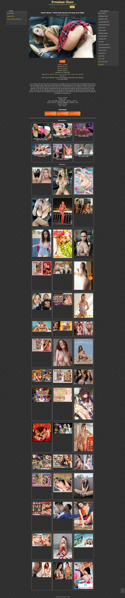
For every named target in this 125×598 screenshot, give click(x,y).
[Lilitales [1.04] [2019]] (62, 437)
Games (99, 56)
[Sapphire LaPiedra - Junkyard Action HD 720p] (83, 244)
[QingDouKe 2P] (83, 276)
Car (59, 74)
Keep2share (63, 113)
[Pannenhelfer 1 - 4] (41, 377)
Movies (99, 13)
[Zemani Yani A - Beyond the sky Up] (83, 352)
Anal (76, 74)
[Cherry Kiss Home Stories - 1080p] (41, 546)
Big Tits (47, 74)
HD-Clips (66, 14)
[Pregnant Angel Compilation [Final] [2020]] (41, 404)
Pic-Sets (100, 50)
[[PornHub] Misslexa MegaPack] (41, 212)
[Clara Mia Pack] (83, 305)
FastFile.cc (75, 113)
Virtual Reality (102, 21)
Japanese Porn (10, 16)
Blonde (52, 74)
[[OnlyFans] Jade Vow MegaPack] (62, 546)
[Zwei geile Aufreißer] (83, 546)
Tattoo (56, 74)
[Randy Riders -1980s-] (62, 486)
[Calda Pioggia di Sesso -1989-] (62, 462)
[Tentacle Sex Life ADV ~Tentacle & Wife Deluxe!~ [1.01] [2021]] (62, 404)
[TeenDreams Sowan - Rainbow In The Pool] (83, 516)
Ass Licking (64, 74)
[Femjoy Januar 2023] (62, 328)
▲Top (68, 596)
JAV (99, 41)
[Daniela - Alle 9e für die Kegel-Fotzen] (83, 212)
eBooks (100, 53)
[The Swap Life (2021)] (83, 575)
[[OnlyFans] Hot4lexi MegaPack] (41, 244)
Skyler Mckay (64, 68)
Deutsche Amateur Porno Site (14, 19)
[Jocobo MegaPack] (41, 462)
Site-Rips (101, 39)
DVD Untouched (103, 24)
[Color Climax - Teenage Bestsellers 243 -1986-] (41, 276)
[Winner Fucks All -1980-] (41, 437)
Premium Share (63, 2)
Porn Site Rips (10, 13)
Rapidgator (50, 113)
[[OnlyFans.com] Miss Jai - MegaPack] (41, 305)
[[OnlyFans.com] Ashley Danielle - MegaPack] (41, 181)
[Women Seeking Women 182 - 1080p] (62, 305)
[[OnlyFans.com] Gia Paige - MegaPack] (83, 377)
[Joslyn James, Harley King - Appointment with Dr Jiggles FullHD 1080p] (62, 516)
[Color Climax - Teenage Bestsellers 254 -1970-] (62, 377)
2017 (66, 66)
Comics (100, 58)
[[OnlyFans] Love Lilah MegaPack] (62, 352)
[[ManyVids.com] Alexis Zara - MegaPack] (62, 575)
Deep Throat (71, 74)
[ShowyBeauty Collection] (83, 328)
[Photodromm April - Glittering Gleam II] (83, 437)
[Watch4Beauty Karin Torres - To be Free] (83, 486)
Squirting (80, 74)
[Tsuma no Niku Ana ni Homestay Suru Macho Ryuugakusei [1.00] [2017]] (83, 181)
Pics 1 (62, 61)
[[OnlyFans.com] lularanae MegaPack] (62, 276)
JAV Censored (102, 44)
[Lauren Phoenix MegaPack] (62, 212)
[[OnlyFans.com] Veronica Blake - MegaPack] (41, 575)
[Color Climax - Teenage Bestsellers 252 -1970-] (41, 352)
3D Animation (101, 61)
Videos (62, 14)
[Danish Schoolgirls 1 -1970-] (41, 486)
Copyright (57, 596)
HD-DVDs (101, 19)
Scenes (100, 30)
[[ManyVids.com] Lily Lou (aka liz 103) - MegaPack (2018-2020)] (83, 462)
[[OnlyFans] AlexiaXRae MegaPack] (62, 181)
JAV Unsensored (103, 47)
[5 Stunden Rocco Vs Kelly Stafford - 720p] (41, 516)
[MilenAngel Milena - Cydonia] (62, 244)
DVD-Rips (101, 16)
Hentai (99, 64)
